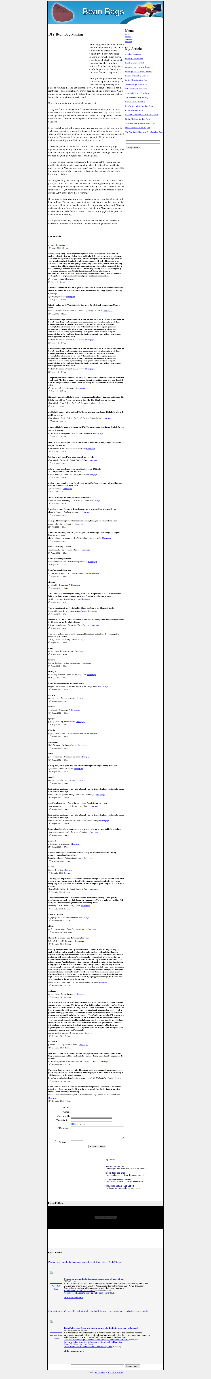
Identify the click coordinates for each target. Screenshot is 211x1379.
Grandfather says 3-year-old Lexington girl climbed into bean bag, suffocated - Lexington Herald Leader (98, 1310)
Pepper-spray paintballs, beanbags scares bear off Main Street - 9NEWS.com (85, 1261)
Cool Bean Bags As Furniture (136, 84)
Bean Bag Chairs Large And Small (137, 67)
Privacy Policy (115, 1373)
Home (127, 34)
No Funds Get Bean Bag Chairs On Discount (141, 114)
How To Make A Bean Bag (135, 101)
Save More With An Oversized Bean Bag (140, 123)
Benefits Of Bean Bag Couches (136, 75)
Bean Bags (100, 1373)
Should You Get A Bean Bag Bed (137, 127)
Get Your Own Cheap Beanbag (136, 97)
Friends (128, 36)
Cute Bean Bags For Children (136, 88)
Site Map (128, 41)
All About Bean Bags (133, 54)
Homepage (60, 245)
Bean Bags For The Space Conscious (138, 71)
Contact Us (129, 39)
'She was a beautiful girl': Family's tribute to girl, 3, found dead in (96, 1340)
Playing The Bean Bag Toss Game (137, 119)
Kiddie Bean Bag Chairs (134, 110)
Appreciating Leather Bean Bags (137, 93)
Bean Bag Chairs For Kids (135, 62)
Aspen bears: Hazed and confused (79, 1290)
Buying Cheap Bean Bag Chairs (136, 80)
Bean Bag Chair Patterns (134, 58)
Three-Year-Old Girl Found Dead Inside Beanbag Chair (88, 1346)
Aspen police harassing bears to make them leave (86, 1293)
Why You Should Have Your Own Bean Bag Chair (144, 132)
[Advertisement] (84, 27)
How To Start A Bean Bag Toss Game (139, 106)
